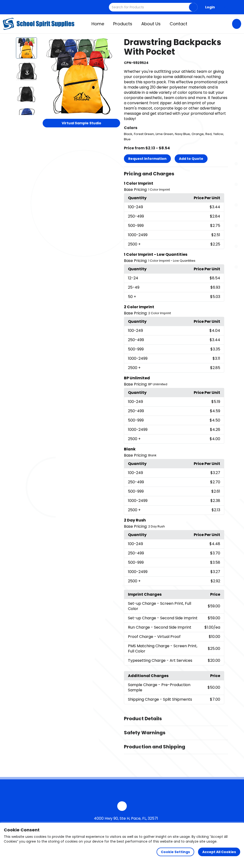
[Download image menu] (114, 43)
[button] (176, 174)
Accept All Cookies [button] (219, 852)
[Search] (193, 7)
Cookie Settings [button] (175, 852)
